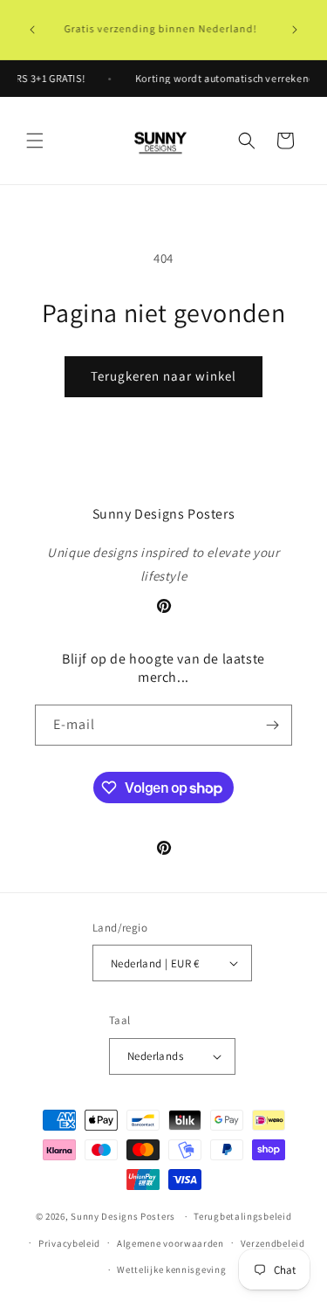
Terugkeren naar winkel (163, 376)
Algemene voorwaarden (170, 1243)
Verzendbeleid (273, 1243)
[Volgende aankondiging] (295, 29)
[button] (35, 140)
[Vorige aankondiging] (32, 29)
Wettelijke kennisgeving (171, 1269)
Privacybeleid (69, 1243)
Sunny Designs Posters (123, 1216)
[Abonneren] (272, 725)
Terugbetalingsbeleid (242, 1216)
